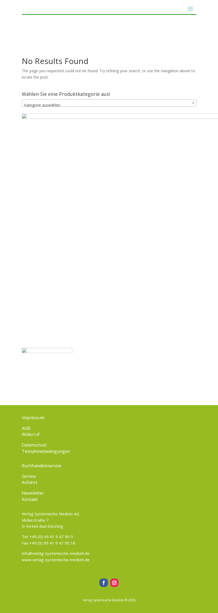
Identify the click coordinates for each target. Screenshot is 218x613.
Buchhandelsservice (41, 466)
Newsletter (33, 493)
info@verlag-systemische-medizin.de (56, 553)
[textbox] (109, 105)
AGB (26, 428)
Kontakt (30, 499)
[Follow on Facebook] (103, 582)
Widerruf (31, 434)
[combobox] (109, 103)
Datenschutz (34, 445)
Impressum (33, 418)
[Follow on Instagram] (114, 582)
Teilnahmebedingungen (46, 451)
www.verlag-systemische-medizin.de (56, 559)
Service (29, 476)
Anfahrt (29, 482)
